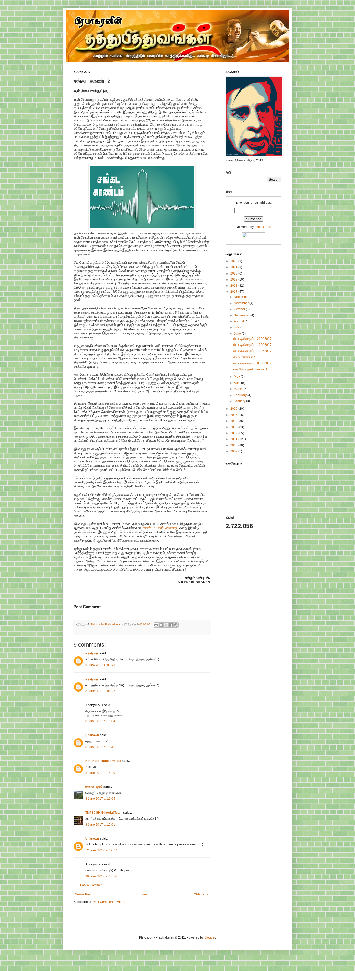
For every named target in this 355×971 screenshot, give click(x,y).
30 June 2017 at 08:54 (101, 876)
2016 (234, 408)
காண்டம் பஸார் (153, 528)
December (241, 297)
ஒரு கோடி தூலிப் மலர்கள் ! (250, 369)
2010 (234, 445)
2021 (234, 267)
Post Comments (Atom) (109, 902)
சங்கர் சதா (92, 653)
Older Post (201, 894)
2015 (234, 415)
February (240, 395)
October (240, 309)
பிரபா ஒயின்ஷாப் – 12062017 (252, 351)
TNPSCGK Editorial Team (103, 812)
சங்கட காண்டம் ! (244, 357)
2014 (234, 421)
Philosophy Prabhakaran (106, 624)
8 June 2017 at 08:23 (100, 665)
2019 (234, 279)
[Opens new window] (141, 229)
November (241, 303)
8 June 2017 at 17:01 (100, 824)
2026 (234, 261)
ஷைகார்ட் (172, 528)
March (239, 389)
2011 (234, 439)
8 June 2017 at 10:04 (100, 721)
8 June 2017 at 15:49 (100, 773)
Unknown (92, 735)
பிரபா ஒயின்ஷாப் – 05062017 (252, 363)
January (240, 401)
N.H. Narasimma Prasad (103, 761)
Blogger (209, 937)
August (239, 321)
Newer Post (83, 894)
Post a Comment (91, 885)
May (237, 377)
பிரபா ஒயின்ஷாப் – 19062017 (252, 345)
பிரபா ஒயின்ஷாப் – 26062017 (252, 339)
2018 (234, 286)
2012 (234, 433)
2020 (234, 273)
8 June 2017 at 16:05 (100, 798)
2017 (234, 292)
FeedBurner (262, 227)
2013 (234, 427)
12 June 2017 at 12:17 (101, 850)
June (238, 333)
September (242, 315)
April (237, 383)
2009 (234, 451)
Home (142, 894)
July (237, 327)
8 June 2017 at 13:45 (100, 747)
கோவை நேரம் (94, 787)
